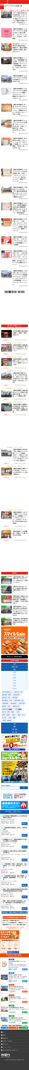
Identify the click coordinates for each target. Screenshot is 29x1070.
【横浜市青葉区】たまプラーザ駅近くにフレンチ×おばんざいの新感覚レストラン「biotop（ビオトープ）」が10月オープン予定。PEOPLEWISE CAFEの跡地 (20, 518)
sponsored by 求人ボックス (14, 812)
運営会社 (4, 1035)
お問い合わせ (5, 1044)
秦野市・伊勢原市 (6, 714)
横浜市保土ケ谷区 (6, 697)
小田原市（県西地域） (7, 720)
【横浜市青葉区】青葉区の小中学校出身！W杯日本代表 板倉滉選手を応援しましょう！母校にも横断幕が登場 (20, 408)
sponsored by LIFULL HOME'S (14, 956)
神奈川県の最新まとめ (7, 692)
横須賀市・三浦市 (6, 706)
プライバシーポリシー (7, 1047)
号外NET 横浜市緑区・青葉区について (11, 1050)
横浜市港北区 (17, 694)
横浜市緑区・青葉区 (6, 694)
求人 (17, 10)
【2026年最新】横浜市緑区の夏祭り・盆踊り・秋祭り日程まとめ (20, 332)
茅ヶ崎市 (4, 717)
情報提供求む (5, 1038)
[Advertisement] (14, 158)
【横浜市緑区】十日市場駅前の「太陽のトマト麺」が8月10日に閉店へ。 (20, 533)
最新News (12, 10)
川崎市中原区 (22, 703)
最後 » (22, 291)
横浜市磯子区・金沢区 (7, 700)
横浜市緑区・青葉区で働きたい (14, 811)
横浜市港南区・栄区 (19, 700)
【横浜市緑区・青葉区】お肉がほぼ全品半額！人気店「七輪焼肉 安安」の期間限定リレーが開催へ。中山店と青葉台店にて (20, 599)
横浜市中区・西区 (19, 692)
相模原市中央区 (16, 706)
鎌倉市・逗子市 (21, 714)
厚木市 (18, 712)
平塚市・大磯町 (12, 717)
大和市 (17, 709)
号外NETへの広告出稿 (7, 1041)
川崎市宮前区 (14, 703)
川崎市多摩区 (5, 703)
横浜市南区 (15, 697)
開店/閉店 (23, 10)
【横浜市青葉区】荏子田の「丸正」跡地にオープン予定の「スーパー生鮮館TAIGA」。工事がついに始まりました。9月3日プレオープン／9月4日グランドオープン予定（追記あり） (20, 455)
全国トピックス (4, 10)
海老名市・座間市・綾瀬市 (8, 712)
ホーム (4, 1032)
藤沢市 (14, 714)
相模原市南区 (7, 709)
